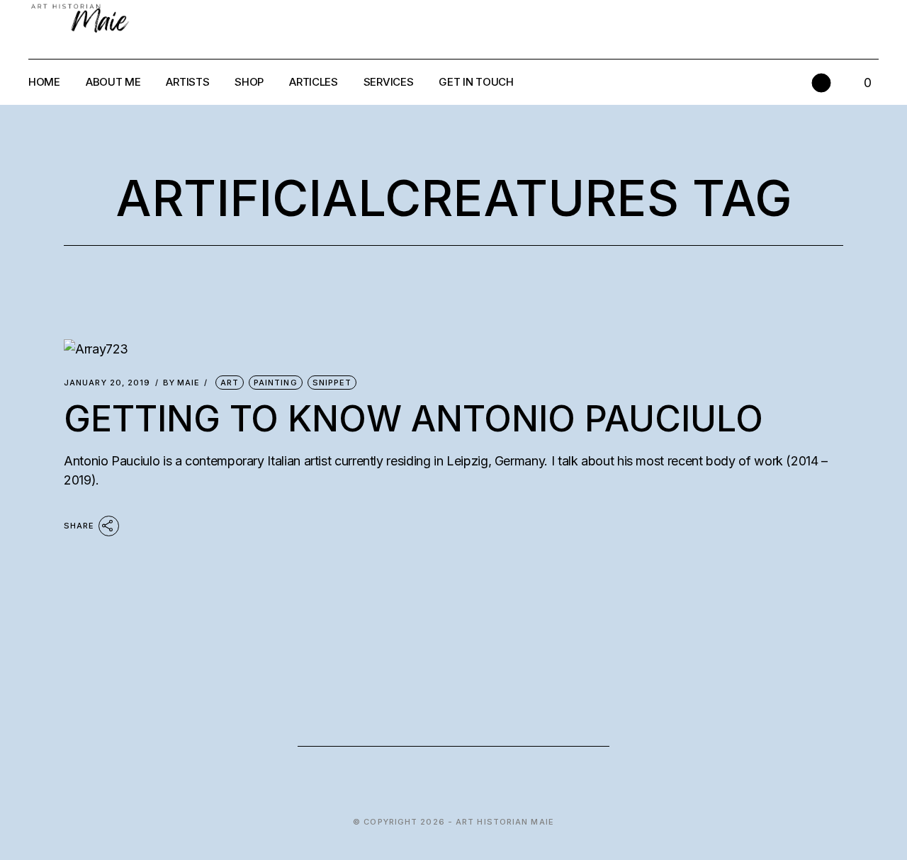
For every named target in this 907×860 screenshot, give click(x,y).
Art (229, 382)
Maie (182, 383)
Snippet (332, 382)
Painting (276, 382)
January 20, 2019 (107, 383)
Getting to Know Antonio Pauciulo (413, 418)
